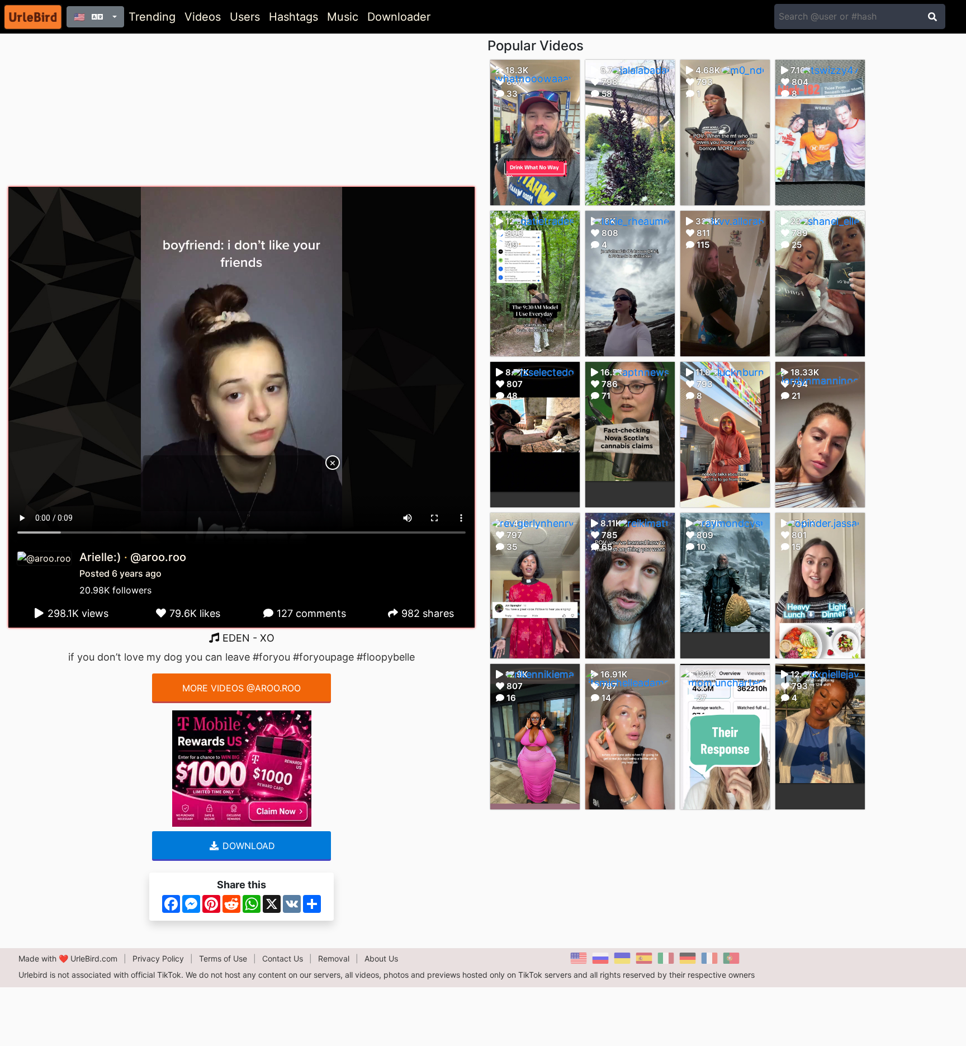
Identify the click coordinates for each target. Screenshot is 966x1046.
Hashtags (293, 16)
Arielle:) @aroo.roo (132, 557)
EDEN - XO (247, 638)
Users (245, 16)
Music (342, 16)
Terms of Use (223, 958)
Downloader (398, 16)
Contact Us (282, 958)
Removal (333, 958)
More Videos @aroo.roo (241, 688)
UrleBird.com (93, 958)
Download (247, 845)
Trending (152, 16)
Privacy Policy (158, 958)
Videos (202, 16)
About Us (381, 958)
